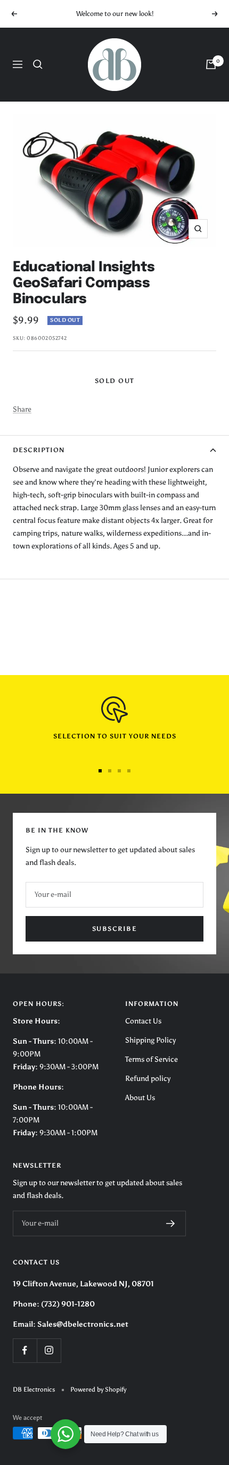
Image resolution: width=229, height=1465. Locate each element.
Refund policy (147, 1078)
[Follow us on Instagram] (49, 1350)
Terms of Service (151, 1059)
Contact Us (143, 1021)
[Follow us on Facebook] (25, 1350)
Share (22, 409)
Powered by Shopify (98, 1389)
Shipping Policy (150, 1040)
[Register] (170, 1223)
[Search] (38, 64)
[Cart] (211, 64)
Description (38, 450)
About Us (140, 1097)
